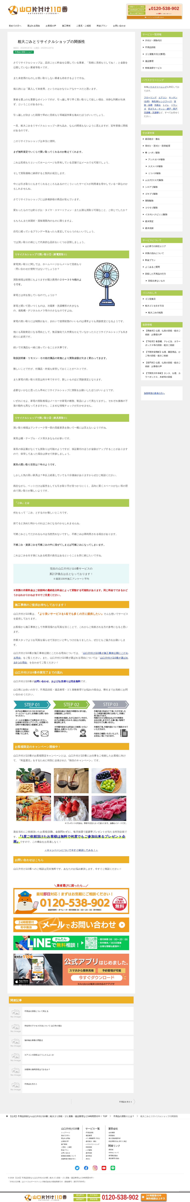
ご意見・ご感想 (83, 26)
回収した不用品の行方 (155, 274)
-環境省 (110, 1149)
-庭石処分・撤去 (91, 1141)
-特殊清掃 (89, 1147)
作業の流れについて (154, 253)
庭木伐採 (149, 228)
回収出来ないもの (156, 281)
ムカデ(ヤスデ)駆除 (154, 180)
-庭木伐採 (89, 1153)
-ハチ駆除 (89, 1150)
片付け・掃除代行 (153, 40)
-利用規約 (111, 1135)
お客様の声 (51, 26)
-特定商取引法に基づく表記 (117, 1141)
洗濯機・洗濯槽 (151, 112)
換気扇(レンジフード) (162, 101)
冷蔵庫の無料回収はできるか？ (37, 1069)
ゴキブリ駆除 (151, 194)
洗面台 (157, 105)
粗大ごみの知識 (155, 312)
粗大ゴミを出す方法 (154, 306)
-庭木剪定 (89, 1156)
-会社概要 (111, 1132)
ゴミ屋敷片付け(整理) (155, 54)
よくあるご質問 (152, 267)
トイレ (166, 105)
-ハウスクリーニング (92, 1144)
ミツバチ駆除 (154, 173)
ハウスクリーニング (157, 87)
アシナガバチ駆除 (156, 159)
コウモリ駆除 (151, 207)
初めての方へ (15, 26)
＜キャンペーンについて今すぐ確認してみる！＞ (71, 850)
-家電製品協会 (113, 1155)
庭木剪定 (149, 221)
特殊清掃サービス (153, 68)
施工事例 (66, 26)
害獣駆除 (149, 200)
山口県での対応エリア (155, 246)
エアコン (163, 97)
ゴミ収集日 (150, 299)
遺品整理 (149, 61)
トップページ (65, 1132)
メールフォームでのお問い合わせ (155, 17)
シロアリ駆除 (151, 187)
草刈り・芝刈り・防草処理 (157, 146)
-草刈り (88, 1159)
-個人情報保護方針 (114, 1138)
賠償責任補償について (68, 1156)
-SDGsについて (113, 1152)
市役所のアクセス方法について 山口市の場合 (43, 1026)
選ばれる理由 (33, 26)
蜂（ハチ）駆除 (152, 152)
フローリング (150, 97)
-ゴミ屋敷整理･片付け (93, 1138)
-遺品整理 (89, 1135)
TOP (58, 1116)
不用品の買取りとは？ (24, 52)
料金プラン (102, 26)
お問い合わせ (119, 26)
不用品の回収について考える (36, 1011)
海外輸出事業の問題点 (33, 1040)
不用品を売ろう (30, 1084)
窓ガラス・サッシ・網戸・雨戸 (162, 109)
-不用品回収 (89, 1132)
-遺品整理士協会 (113, 1158)
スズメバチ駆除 (155, 166)
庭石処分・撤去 (152, 139)
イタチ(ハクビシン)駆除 (156, 214)
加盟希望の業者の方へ (154, 393)
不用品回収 (150, 47)
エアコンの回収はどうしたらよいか (39, 1055)
